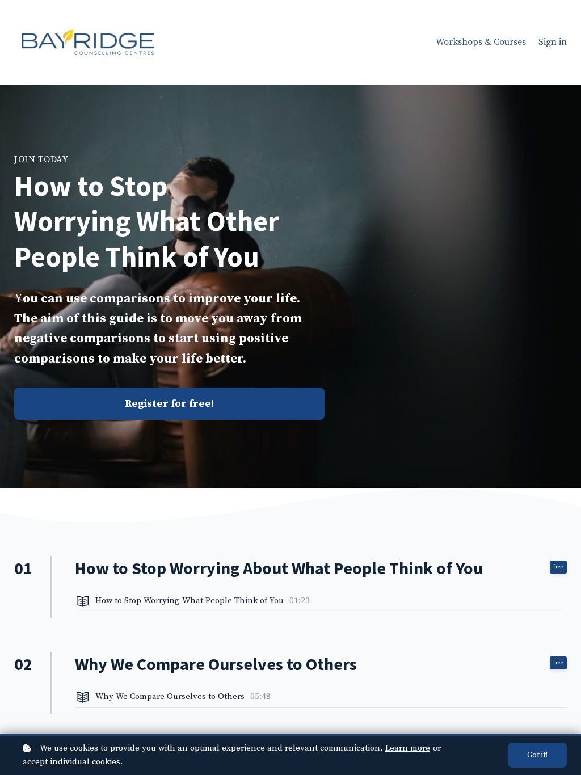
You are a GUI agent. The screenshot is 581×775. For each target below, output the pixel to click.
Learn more (407, 748)
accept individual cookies (71, 761)
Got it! (537, 755)
